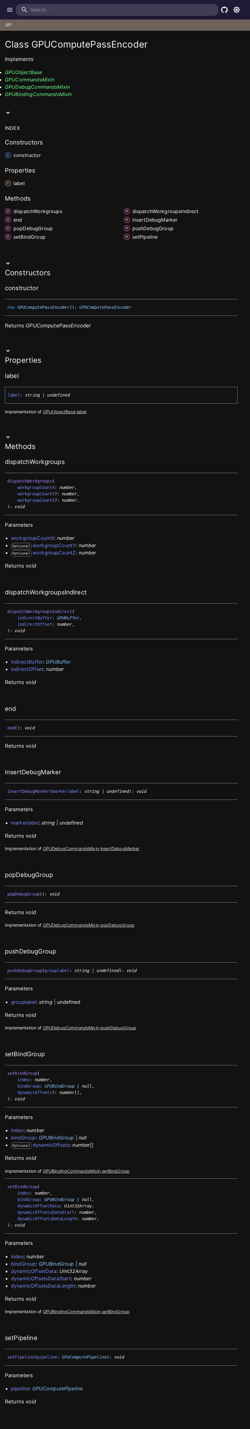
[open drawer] (10, 10)
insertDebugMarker (120, 848)
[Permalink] (42, 288)
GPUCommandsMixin (29, 80)
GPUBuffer (68, 617)
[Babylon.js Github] (224, 10)
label (82, 411)
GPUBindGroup (59, 1086)
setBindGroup (116, 1171)
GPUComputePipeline (84, 1357)
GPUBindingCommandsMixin (38, 94)
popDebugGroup (117, 925)
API (8, 25)
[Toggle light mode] (236, 10)
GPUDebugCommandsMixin (37, 87)
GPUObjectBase (23, 72)
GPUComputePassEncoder (105, 307)
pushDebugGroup (118, 1027)
